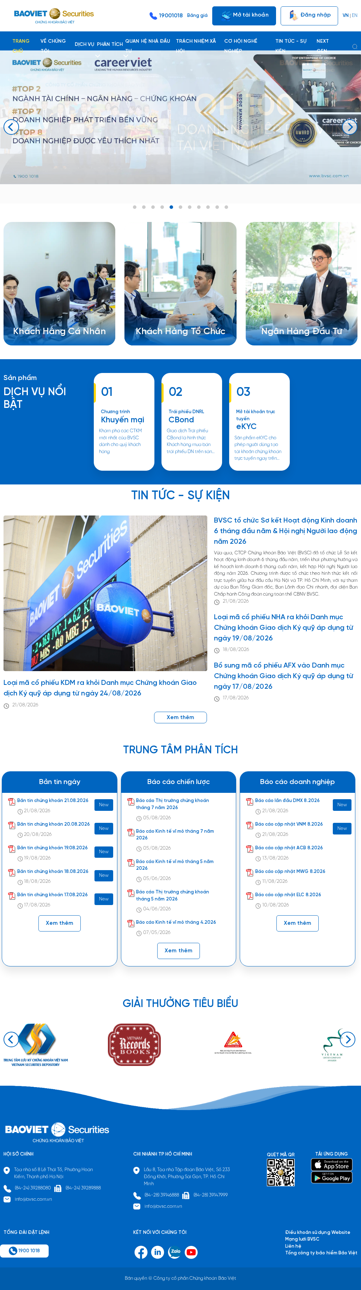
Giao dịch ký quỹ (39, 324)
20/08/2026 (37, 834)
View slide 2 (144, 207)
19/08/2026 (37, 858)
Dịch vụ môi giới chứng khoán (52, 311)
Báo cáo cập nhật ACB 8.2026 (289, 848)
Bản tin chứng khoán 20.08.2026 (53, 824)
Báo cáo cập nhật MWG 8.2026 (290, 871)
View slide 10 (217, 207)
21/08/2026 (25, 705)
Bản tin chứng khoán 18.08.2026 (53, 871)
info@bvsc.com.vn (33, 1199)
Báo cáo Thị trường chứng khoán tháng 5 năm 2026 (172, 896)
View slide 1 (134, 207)
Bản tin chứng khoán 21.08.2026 (53, 800)
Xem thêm (192, 470)
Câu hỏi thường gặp (291, 318)
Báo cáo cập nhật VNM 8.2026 (289, 824)
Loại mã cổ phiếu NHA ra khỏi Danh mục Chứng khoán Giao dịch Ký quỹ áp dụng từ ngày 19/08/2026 (283, 628)
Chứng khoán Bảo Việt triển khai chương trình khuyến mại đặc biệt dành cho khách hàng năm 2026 (124, 470)
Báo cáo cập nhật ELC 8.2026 (288, 895)
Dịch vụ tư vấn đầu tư (167, 318)
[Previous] (11, 127)
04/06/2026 (157, 909)
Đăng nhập (315, 15)
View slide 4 (162, 207)
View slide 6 (180, 207)
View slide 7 (189, 207)
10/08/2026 (275, 905)
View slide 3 (153, 207)
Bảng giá (197, 15)
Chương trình (115, 412)
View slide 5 (171, 207)
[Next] (349, 127)
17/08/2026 (236, 698)
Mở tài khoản (250, 15)
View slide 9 (208, 207)
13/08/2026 (275, 858)
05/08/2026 (157, 818)
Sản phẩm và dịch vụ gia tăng (176, 311)
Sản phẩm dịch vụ (288, 304)
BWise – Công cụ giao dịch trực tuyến (62, 304)
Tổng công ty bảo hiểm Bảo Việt (321, 1253)
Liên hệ (277, 324)
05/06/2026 (157, 878)
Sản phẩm (20, 378)
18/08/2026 (236, 649)
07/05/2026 (157, 932)
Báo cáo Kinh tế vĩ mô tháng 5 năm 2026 (175, 865)
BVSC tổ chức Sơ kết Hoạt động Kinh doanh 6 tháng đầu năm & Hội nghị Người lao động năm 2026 (285, 531)
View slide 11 (226, 207)
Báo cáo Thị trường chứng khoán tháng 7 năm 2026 (172, 804)
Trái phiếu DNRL (186, 412)
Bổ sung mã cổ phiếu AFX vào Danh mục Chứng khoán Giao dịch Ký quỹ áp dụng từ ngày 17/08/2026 (283, 676)
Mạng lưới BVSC (302, 1239)
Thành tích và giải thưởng (296, 311)
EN (354, 15)
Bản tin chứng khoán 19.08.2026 (52, 848)
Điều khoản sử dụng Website (317, 1232)
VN (346, 15)
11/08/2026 (275, 881)
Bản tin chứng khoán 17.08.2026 (52, 895)
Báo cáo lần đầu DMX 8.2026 (287, 800)
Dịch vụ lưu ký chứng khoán (50, 318)
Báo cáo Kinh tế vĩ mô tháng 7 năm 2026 (175, 835)
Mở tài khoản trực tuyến (255, 415)
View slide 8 (199, 207)
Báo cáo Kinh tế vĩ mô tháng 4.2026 (176, 922)
